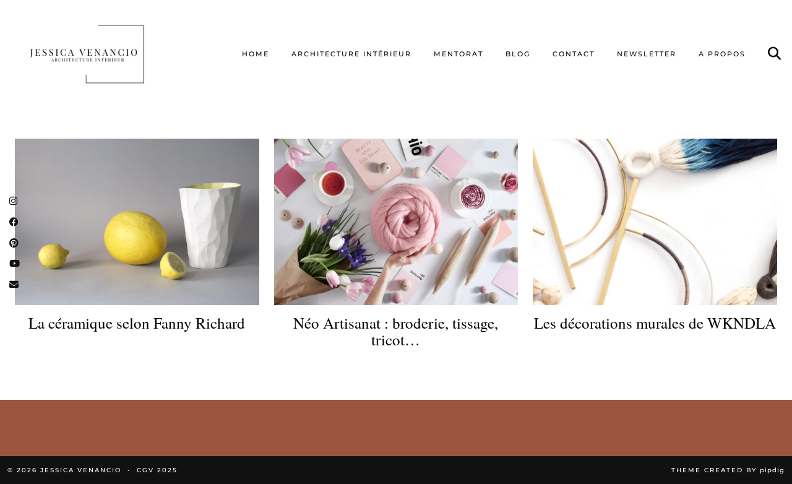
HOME (255, 54)
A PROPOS (722, 54)
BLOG (518, 54)
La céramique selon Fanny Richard (136, 323)
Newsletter (646, 54)
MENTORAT (458, 54)
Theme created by (728, 470)
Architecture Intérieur (351, 54)
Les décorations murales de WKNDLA (655, 323)
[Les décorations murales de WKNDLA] (655, 222)
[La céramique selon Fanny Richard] (137, 222)
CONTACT (574, 54)
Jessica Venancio (80, 470)
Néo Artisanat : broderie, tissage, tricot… (395, 331)
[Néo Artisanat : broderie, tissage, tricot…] (396, 222)
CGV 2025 (157, 470)
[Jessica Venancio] (102, 53)
